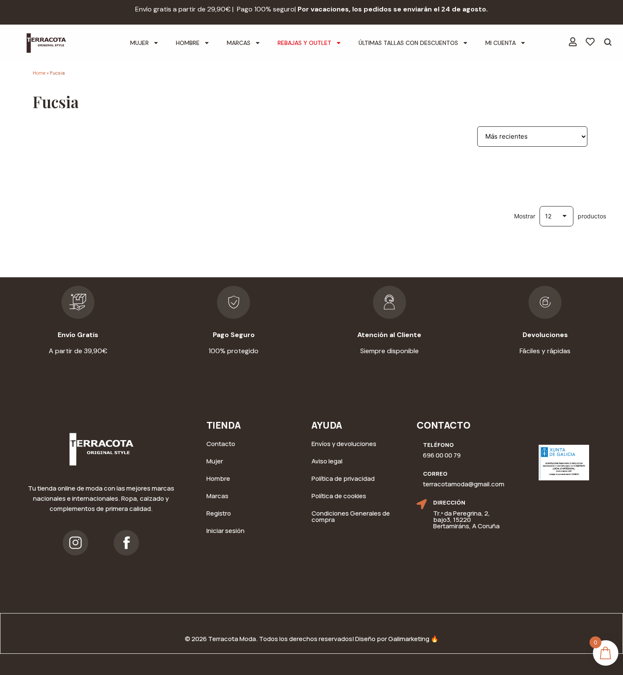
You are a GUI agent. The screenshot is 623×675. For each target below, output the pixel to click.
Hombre (188, 43)
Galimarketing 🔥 (413, 638)
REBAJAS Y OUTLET (304, 43)
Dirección (449, 502)
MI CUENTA (500, 43)
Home (39, 73)
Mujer (139, 43)
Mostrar (524, 216)
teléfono (438, 445)
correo (435, 473)
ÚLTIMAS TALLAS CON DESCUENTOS (408, 43)
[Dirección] (422, 504)
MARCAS (238, 43)
